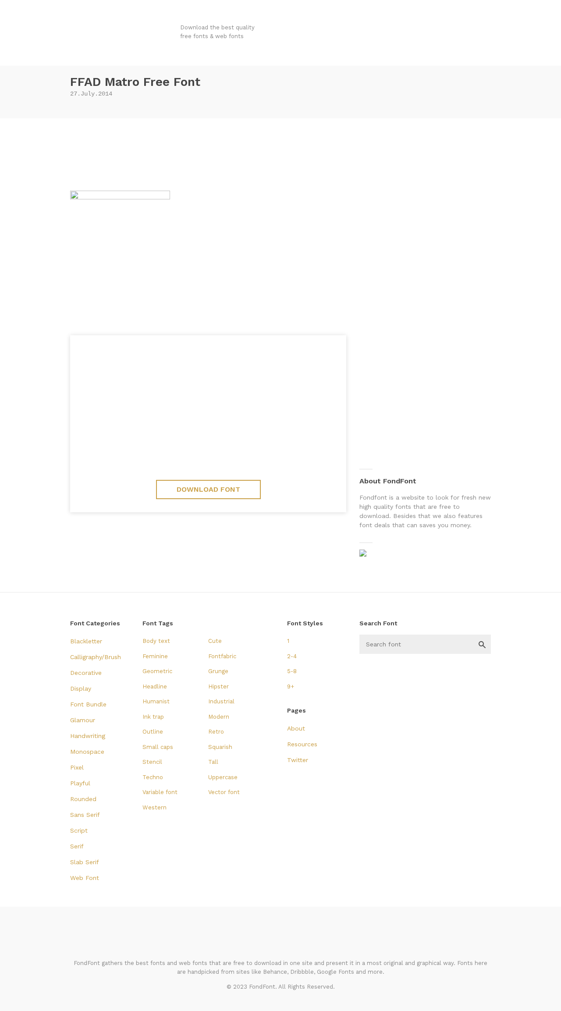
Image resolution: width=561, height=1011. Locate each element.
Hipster (218, 686)
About (296, 728)
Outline (152, 731)
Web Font (84, 877)
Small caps (157, 747)
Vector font (224, 792)
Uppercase (223, 777)
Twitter (297, 759)
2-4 (292, 656)
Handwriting (87, 735)
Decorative (86, 672)
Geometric (157, 671)
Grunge (218, 671)
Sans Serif (85, 814)
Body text (156, 641)
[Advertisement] (280, 151)
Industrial (221, 701)
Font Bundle (88, 704)
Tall (213, 762)
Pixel (77, 767)
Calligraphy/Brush (95, 656)
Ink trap (153, 716)
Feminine (155, 656)
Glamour (82, 720)
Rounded (83, 798)
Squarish (220, 747)
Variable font (160, 792)
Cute (215, 641)
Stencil (152, 762)
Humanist (156, 701)
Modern (218, 716)
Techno (152, 777)
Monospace (87, 751)
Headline (154, 686)
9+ (290, 686)
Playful (80, 783)
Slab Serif (84, 862)
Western (154, 807)
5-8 (292, 671)
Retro (216, 731)
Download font (208, 489)
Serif (77, 846)
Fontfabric (222, 656)
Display (80, 688)
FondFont (124, 35)
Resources (302, 744)
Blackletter (86, 641)
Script (79, 830)
